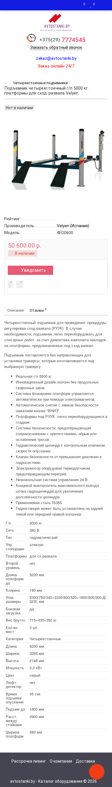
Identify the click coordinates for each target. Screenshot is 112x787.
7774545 (62, 39)
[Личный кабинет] (102, 5)
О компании (61, 761)
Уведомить (33, 270)
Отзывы (38, 310)
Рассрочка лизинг (28, 761)
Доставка (85, 761)
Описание (15, 310)
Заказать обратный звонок (56, 47)
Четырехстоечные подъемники (40, 83)
